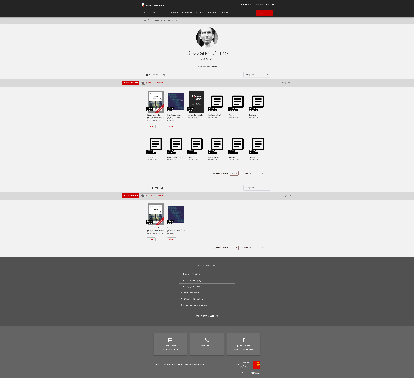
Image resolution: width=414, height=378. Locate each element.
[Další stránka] (262, 173)
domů (146, 20)
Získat (151, 126)
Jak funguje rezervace (191, 286)
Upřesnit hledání (131, 83)
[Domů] (153, 5)
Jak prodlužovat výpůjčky (192, 280)
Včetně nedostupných (155, 83)
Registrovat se (262, 4)
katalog (156, 20)
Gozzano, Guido (170, 20)
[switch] (144, 83)
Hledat (264, 13)
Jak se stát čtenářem (190, 274)
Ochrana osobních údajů (192, 299)
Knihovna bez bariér (190, 293)
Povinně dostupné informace (194, 305)
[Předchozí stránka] (258, 173)
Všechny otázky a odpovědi (207, 316)
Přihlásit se (247, 5)
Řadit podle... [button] (250, 75)
